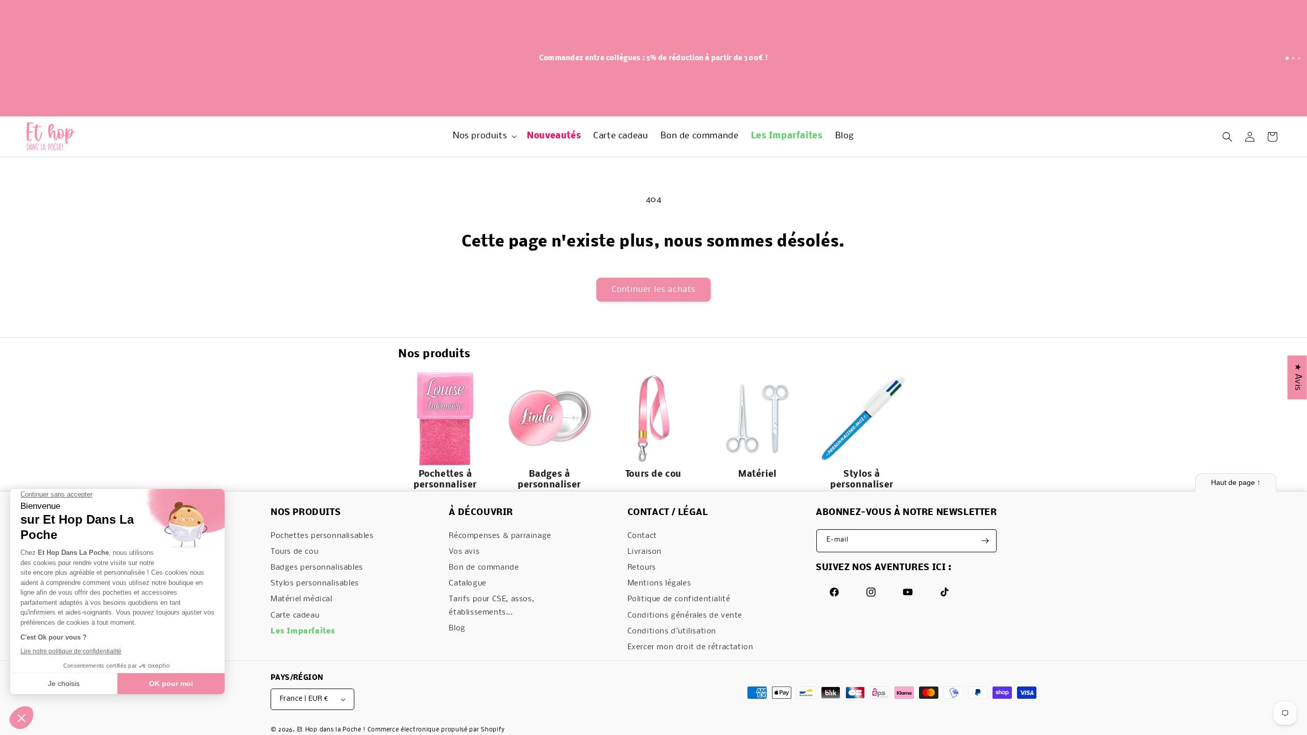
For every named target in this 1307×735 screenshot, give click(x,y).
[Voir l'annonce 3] (1299, 58)
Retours (641, 568)
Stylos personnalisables (315, 583)
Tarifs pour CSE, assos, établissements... (491, 605)
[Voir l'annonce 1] (1287, 58)
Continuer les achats (653, 289)
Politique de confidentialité (679, 599)
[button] (484, 136)
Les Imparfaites (303, 631)
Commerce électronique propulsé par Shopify (436, 730)
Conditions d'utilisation (671, 631)
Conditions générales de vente (684, 615)
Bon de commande (484, 568)
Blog (457, 628)
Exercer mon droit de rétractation (690, 647)
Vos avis (464, 552)
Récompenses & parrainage (500, 536)
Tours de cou (294, 552)
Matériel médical (301, 599)
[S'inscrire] (985, 541)
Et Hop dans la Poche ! (331, 730)
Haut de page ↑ (1236, 482)
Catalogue (467, 583)
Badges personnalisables (317, 568)
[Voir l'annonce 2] (1293, 58)
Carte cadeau (295, 615)
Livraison (644, 552)
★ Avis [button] (1297, 377)
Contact (642, 536)
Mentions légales (659, 583)
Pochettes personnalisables (322, 536)
